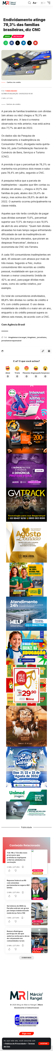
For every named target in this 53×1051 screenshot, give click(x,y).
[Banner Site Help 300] (26, 613)
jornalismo (41, 337)
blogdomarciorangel (17, 337)
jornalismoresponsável (11, 341)
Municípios (37, 873)
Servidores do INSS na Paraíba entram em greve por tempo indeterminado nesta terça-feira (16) (18, 909)
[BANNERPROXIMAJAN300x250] (26, 402)
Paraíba (36, 924)
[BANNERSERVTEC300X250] (26, 436)
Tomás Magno (11, 91)
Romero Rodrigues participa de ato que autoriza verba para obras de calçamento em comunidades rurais (18, 936)
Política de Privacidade (15, 1044)
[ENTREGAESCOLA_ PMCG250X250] (26, 579)
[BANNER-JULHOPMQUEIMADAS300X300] (26, 725)
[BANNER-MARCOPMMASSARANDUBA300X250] (26, 647)
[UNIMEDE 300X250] (26, 804)
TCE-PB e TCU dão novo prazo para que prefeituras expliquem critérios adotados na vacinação (17, 857)
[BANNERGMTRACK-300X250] (26, 504)
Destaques (17, 36)
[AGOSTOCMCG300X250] (26, 470)
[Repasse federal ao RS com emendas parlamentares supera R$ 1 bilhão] (39, 888)
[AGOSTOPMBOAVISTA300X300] (26, 541)
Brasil (7, 36)
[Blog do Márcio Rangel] (9, 3)
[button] (43, 1043)
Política (36, 952)
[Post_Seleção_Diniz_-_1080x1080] (26, 685)
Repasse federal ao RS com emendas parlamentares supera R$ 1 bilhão (18, 884)
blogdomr (31, 337)
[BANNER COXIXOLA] (26, 766)
